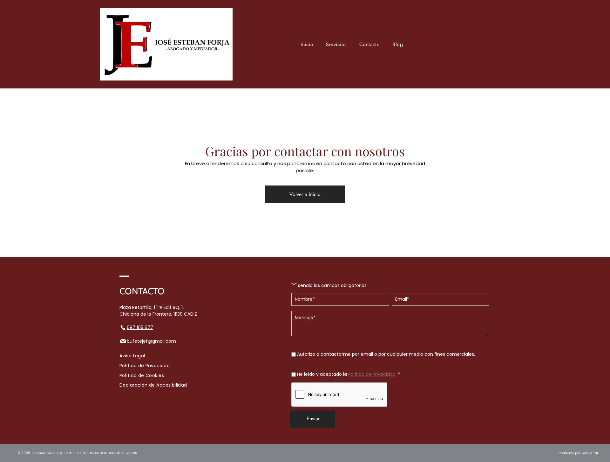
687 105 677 (140, 327)
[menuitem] (307, 44)
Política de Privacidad (372, 374)
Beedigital (589, 453)
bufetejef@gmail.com (151, 341)
